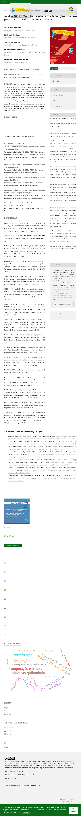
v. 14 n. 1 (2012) (22, 10)
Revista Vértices (12, 761)
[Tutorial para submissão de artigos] (5, 572)
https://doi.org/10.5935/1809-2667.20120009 (24, 69)
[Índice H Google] (5, 599)
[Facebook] (5, 536)
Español (7, 711)
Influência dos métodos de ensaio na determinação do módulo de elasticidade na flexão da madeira (39, 478)
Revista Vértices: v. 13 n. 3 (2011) (65, 439)
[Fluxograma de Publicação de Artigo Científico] (5, 581)
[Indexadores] (5, 626)
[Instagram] (7, 536)
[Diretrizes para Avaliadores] (5, 617)
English (6, 708)
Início (6, 10)
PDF (55, 69)
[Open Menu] (4, 2)
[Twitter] (10, 536)
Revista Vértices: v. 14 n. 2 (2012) (59, 465)
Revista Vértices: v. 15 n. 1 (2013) (66, 444)
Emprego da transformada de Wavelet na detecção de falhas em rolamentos (47, 470)
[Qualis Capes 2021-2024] (5, 590)
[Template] (5, 563)
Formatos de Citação (62, 304)
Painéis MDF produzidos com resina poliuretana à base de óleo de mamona (31, 449)
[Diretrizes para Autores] (5, 608)
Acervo (13, 10)
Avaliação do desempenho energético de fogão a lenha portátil (52, 454)
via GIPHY (7, 527)
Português (7, 714)
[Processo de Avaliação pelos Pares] (5, 635)
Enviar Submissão (13, 545)
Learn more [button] (26, 813)
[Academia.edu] (13, 536)
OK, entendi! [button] (74, 810)
